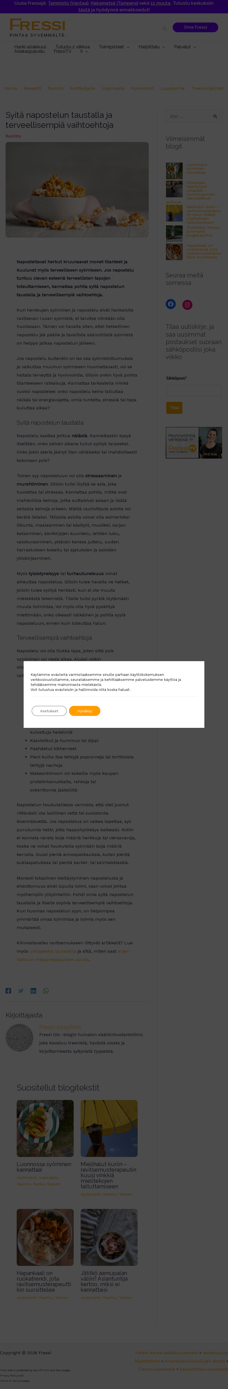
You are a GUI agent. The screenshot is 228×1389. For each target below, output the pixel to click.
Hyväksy (84, 711)
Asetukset (49, 711)
